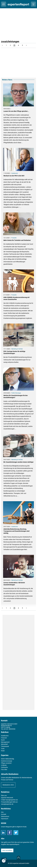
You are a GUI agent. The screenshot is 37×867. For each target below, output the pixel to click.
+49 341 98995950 (9, 729)
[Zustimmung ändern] (4, 860)
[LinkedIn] (3, 832)
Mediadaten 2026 (8, 785)
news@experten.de (7, 804)
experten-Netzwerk (7, 797)
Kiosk (24, 827)
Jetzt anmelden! (7, 850)
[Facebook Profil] (9, 832)
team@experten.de (12, 800)
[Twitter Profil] (16, 832)
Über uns (4, 795)
